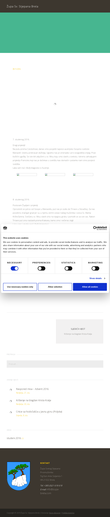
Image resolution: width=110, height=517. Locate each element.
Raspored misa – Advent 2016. (32, 389)
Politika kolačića (68, 513)
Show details (95, 278)
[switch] (41, 268)
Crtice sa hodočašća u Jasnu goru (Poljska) (39, 411)
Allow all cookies (90, 287)
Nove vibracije (54, 513)
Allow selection (55, 287)
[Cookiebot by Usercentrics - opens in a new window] (95, 228)
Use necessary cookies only (20, 287)
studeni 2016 (14, 438)
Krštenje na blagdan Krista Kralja (33, 400)
